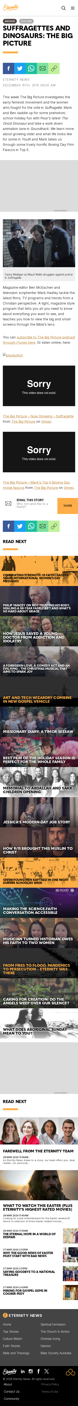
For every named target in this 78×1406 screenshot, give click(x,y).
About (8, 1384)
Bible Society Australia (56, 1353)
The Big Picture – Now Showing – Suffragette (38, 416)
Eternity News (25, 1315)
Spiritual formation (53, 1324)
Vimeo (46, 421)
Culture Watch (12, 1339)
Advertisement (60, 211)
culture (26, 21)
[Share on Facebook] (8, 68)
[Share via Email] (42, 68)
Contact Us (12, 1391)
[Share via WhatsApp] (31, 68)
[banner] (10, 8)
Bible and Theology (16, 1353)
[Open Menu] (72, 8)
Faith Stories (11, 1346)
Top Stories (11, 1331)
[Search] (63, 8)
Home (7, 1324)
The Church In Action (55, 1331)
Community (11, 1399)
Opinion (46, 1346)
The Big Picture (23, 421)
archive (10, 21)
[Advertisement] (39, 185)
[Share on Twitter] (20, 68)
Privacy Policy (50, 1384)
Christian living (50, 1339)
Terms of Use (49, 1391)
